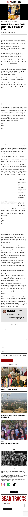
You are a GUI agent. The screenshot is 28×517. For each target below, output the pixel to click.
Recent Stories (12, 21)
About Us (14, 468)
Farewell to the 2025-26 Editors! (10, 443)
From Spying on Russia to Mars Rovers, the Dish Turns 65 (13, 416)
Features (4, 21)
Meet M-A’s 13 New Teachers (9, 389)
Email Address (6, 503)
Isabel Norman (11, 32)
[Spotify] (8, 484)
